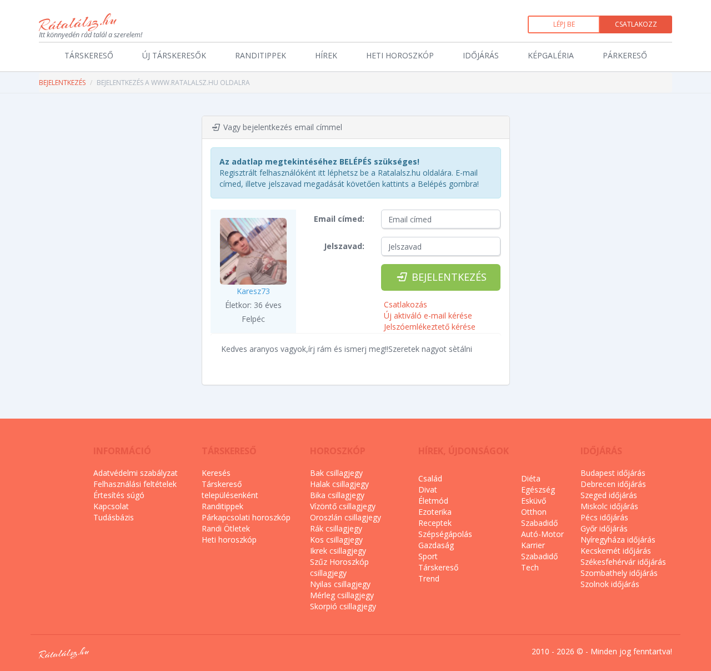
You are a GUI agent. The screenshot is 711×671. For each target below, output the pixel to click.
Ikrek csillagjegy (338, 550)
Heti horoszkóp (400, 55)
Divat (427, 489)
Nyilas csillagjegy (340, 584)
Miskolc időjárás (609, 506)
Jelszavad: (344, 246)
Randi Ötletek (226, 528)
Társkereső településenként (230, 489)
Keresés (216, 473)
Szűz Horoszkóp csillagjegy (339, 567)
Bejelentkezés (62, 82)
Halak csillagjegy (339, 484)
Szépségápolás (445, 534)
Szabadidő (539, 523)
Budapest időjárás (612, 473)
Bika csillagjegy (337, 495)
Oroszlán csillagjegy (345, 517)
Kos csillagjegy (336, 539)
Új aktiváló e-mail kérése (428, 315)
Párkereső (625, 55)
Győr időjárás (604, 528)
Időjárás (481, 55)
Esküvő (533, 500)
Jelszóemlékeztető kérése (429, 326)
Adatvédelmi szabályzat (135, 473)
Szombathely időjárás (619, 573)
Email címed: (339, 218)
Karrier (533, 545)
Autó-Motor (542, 534)
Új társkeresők (174, 55)
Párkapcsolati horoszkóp (246, 517)
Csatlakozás (405, 304)
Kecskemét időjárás (615, 550)
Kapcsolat (111, 506)
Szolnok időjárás (609, 584)
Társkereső (88, 55)
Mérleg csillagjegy (342, 595)
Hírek (326, 55)
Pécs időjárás (604, 517)
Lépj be (564, 24)
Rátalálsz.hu (78, 22)
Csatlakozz (636, 24)
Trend (428, 578)
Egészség (538, 489)
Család (430, 478)
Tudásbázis (113, 517)
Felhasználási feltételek (135, 484)
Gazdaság (436, 545)
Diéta (530, 478)
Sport (428, 556)
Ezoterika (435, 511)
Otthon (534, 511)
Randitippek (260, 55)
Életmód (433, 500)
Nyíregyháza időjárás (617, 539)
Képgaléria (551, 55)
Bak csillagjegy (336, 473)
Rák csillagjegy (336, 528)
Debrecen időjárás (613, 484)
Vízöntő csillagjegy (342, 506)
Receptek (435, 523)
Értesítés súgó (118, 495)
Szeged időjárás (608, 495)
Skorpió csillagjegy (343, 606)
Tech (530, 567)
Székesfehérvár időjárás (623, 561)
